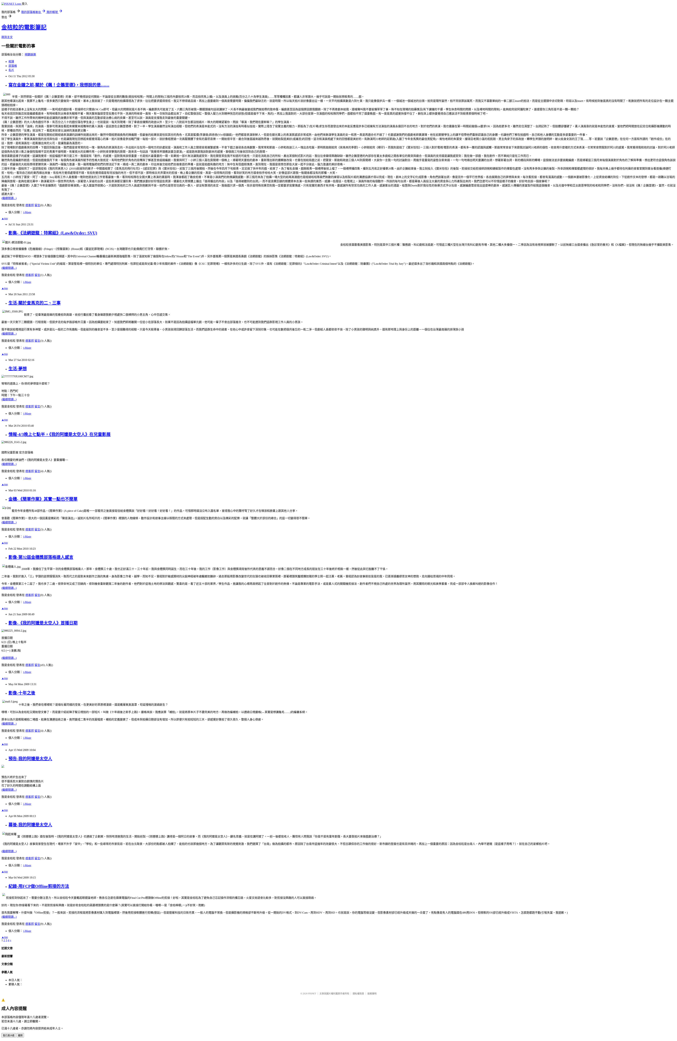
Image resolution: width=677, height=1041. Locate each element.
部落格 (12, 65)
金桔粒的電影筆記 (24, 27)
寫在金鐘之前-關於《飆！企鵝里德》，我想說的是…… (58, 85)
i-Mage (27, 212)
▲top (4, 218)
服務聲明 (372, 993)
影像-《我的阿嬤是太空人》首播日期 (43, 623)
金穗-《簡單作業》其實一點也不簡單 (43, 499)
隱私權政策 (358, 993)
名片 (11, 70)
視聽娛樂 (30, 54)
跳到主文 (7, 37)
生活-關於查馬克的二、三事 (34, 303)
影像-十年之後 (21, 693)
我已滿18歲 (8, 1035)
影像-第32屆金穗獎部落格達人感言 (40, 557)
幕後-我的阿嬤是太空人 (30, 824)
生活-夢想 (17, 368)
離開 (20, 1035)
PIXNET (312, 993)
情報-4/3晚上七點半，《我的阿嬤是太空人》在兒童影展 (59, 434)
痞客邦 (29, 205)
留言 (37, 205)
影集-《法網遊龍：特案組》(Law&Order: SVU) (52, 233)
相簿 (11, 61)
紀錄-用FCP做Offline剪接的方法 (38, 886)
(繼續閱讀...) (9, 198)
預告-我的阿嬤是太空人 (30, 758)
